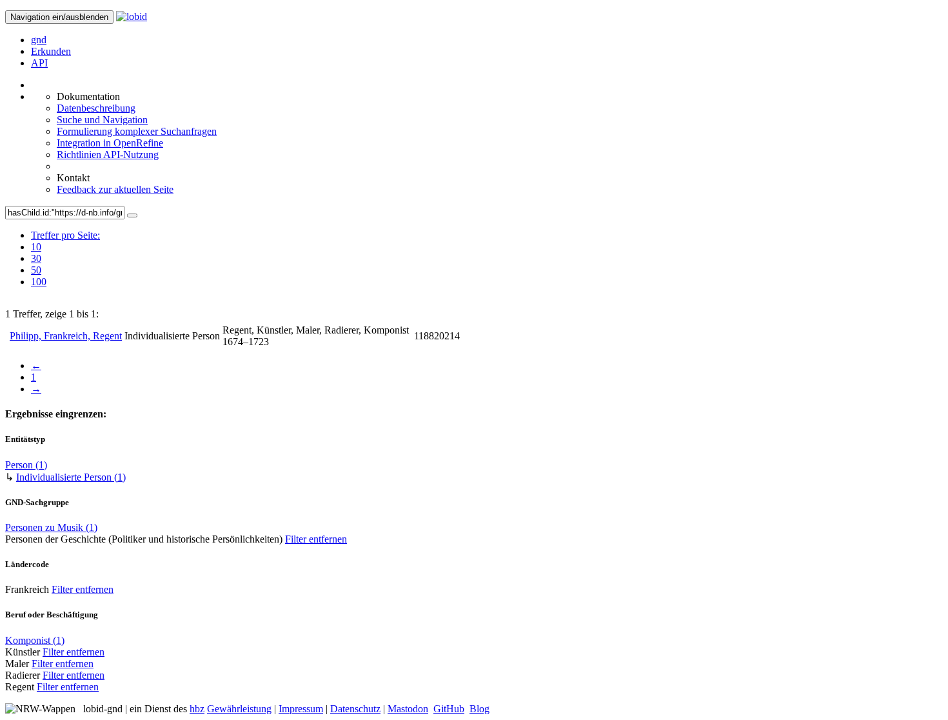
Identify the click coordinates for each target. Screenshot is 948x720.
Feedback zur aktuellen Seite (115, 189)
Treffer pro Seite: (65, 235)
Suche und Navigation (102, 119)
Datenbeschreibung (96, 108)
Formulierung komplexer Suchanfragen (137, 131)
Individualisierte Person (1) (71, 477)
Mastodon (408, 708)
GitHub (448, 708)
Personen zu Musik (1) (51, 527)
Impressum (301, 708)
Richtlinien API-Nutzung (108, 154)
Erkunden (51, 51)
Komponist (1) (34, 640)
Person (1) (26, 464)
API (39, 62)
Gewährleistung (239, 708)
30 (36, 258)
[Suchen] (132, 215)
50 (36, 270)
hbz (197, 708)
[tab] (65, 247)
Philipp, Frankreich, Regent (66, 335)
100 (38, 281)
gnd (38, 39)
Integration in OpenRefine (110, 142)
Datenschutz (355, 708)
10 (36, 246)
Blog (479, 708)
